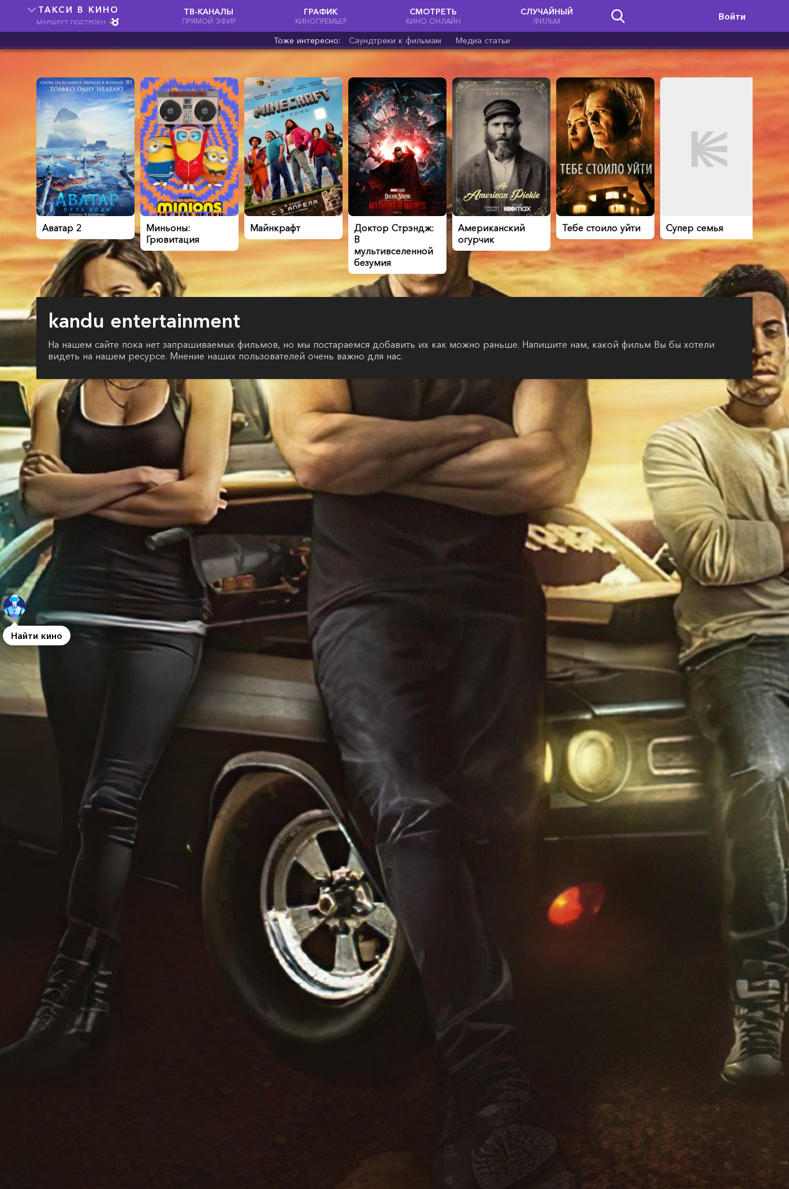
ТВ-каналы (209, 15)
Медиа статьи (483, 40)
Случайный (546, 15)
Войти (732, 16)
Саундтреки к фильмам (395, 40)
